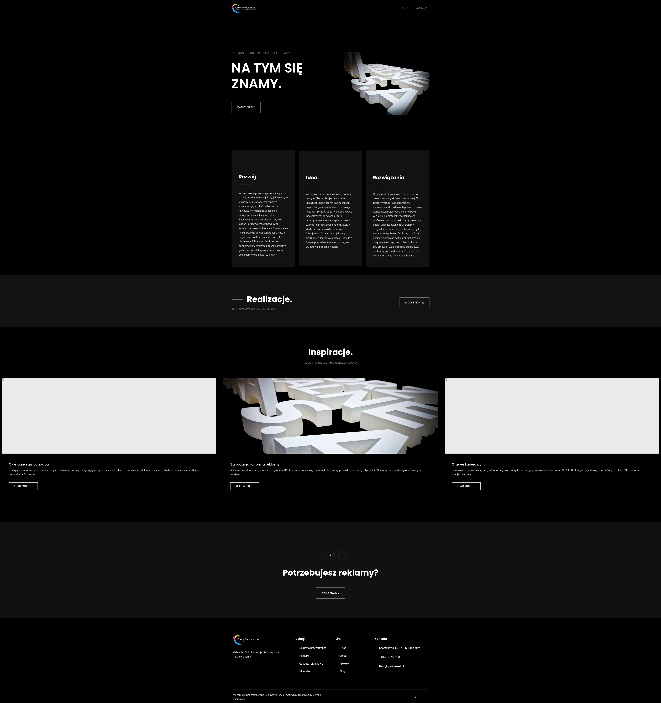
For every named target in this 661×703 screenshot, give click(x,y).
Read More (21, 486)
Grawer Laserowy (466, 464)
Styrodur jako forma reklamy (255, 464)
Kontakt (421, 8)
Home (404, 8)
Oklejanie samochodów (29, 464)
